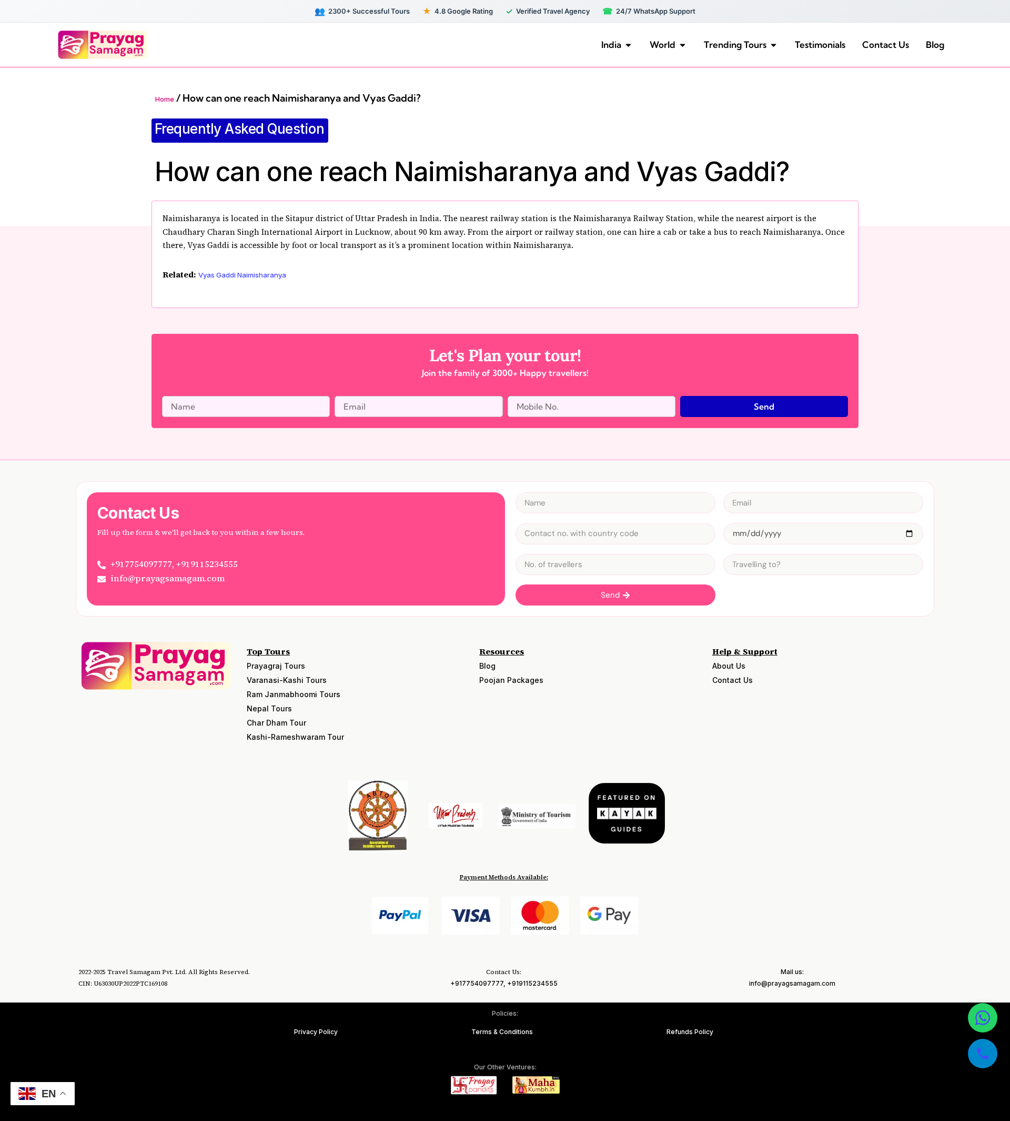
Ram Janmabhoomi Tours (293, 694)
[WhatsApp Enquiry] (982, 1018)
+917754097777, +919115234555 (504, 983)
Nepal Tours (269, 708)
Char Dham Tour (276, 722)
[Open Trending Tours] (773, 45)
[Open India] (628, 45)
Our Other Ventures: (505, 1067)
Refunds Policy (689, 1032)
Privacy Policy (316, 1032)
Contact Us (732, 680)
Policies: (505, 1013)
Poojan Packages (511, 680)
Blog (487, 665)
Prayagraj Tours (276, 665)
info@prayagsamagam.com (792, 983)
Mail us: (792, 972)
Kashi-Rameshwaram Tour (295, 736)
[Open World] (682, 45)
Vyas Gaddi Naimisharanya (242, 275)
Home (164, 99)
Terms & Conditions (502, 1032)
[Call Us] (982, 1053)
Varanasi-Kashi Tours (287, 680)
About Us (728, 665)
